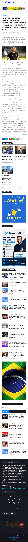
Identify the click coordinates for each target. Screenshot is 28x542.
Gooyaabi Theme (14, 537)
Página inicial (5, 15)
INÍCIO (14, 539)
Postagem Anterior (7, 188)
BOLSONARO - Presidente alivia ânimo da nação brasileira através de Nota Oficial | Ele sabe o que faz (17, 417)
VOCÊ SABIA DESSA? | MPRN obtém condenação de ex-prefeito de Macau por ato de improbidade (17, 317)
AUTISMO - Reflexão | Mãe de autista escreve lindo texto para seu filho (17, 443)
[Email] (17, 139)
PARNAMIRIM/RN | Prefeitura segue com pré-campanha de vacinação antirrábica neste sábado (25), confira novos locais (17, 345)
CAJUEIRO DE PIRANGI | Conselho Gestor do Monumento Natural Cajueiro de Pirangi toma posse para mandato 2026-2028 (7, 158)
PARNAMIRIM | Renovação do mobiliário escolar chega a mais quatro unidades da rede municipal (7, 179)
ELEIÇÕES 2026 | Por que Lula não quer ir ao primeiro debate (20, 156)
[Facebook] (3, 139)
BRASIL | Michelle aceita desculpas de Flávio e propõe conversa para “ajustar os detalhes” (17, 355)
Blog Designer (13, 536)
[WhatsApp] (13, 139)
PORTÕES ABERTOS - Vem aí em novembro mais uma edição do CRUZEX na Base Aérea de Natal (17, 299)
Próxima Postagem (21, 188)
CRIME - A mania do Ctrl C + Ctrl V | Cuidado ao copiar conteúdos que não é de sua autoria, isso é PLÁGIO (17, 435)
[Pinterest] (10, 139)
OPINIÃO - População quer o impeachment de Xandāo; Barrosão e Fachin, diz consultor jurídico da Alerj (16, 426)
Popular (5, 411)
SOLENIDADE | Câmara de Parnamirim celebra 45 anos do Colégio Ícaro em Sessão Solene (17, 291)
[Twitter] (6, 139)
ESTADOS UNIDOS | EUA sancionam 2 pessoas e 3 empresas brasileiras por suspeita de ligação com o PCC (17, 326)
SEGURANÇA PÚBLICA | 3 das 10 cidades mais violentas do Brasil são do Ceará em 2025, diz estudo (17, 335)
